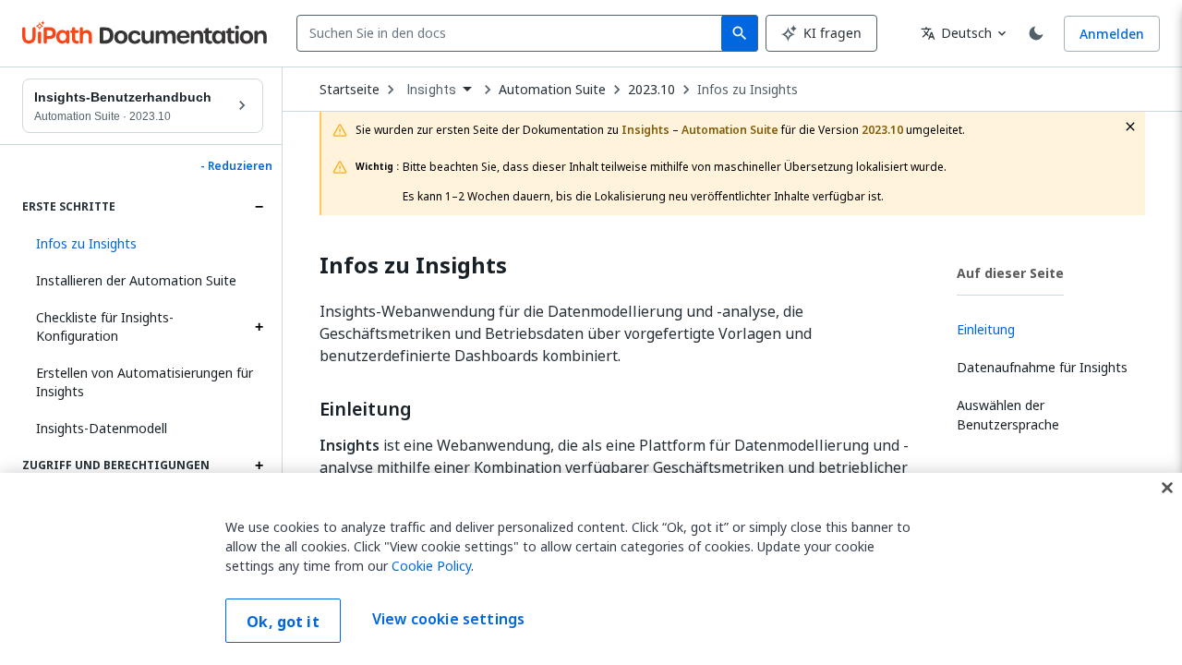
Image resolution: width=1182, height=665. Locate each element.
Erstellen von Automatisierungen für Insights (144, 382)
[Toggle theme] (1036, 33)
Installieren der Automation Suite (136, 280)
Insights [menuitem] (431, 89)
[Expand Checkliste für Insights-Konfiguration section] (258, 327)
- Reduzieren (236, 166)
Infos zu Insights (747, 89)
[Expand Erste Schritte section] (258, 207)
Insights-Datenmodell (101, 428)
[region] (591, 569)
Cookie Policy (431, 565)
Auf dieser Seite (1010, 273)
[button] (142, 243)
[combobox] (513, 33)
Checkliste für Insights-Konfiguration (105, 326)
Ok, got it (283, 622)
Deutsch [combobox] (956, 32)
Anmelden (1111, 33)
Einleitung (366, 409)
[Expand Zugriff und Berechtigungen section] (258, 465)
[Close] (1167, 487)
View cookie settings (448, 619)
